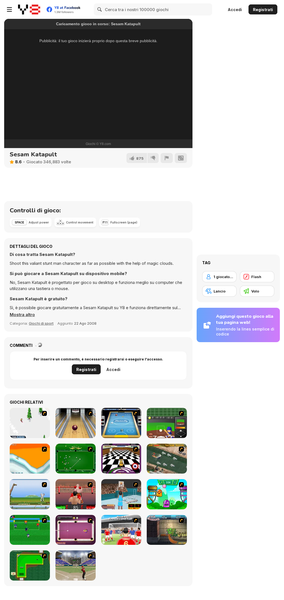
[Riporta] (167, 158)
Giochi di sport (41, 323)
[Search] (100, 9)
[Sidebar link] (9, 9)
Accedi (235, 9)
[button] (22, 315)
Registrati (263, 9)
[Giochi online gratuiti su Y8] (29, 9)
